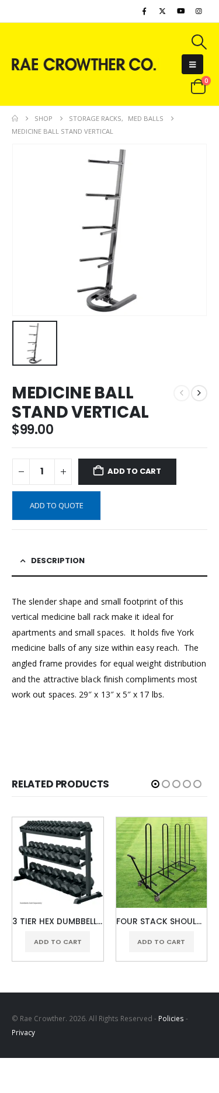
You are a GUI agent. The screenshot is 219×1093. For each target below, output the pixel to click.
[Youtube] (181, 11)
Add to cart (134, 471)
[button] (198, 42)
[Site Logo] (86, 64)
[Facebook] (144, 11)
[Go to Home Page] (15, 118)
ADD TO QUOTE (57, 505)
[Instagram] (199, 11)
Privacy (23, 1032)
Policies (171, 1018)
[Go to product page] (57, 862)
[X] (162, 11)
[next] (199, 393)
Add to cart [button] (58, 941)
